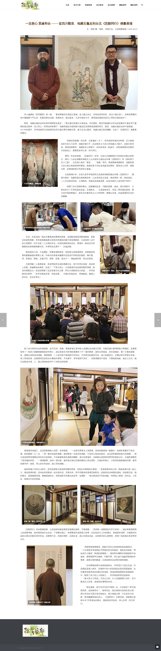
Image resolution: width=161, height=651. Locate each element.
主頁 (67, 5)
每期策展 (88, 5)
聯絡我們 (122, 5)
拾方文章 (77, 5)
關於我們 (134, 5)
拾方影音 (99, 5)
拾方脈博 (111, 5)
